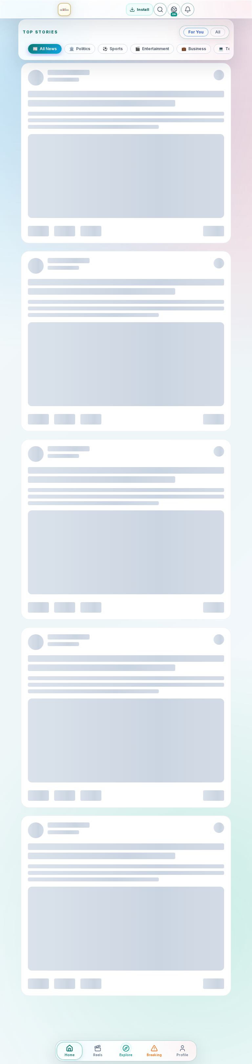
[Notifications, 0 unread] (187, 9)
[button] (64, 9)
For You (195, 32)
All (217, 32)
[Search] (160, 9)
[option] (45, 49)
